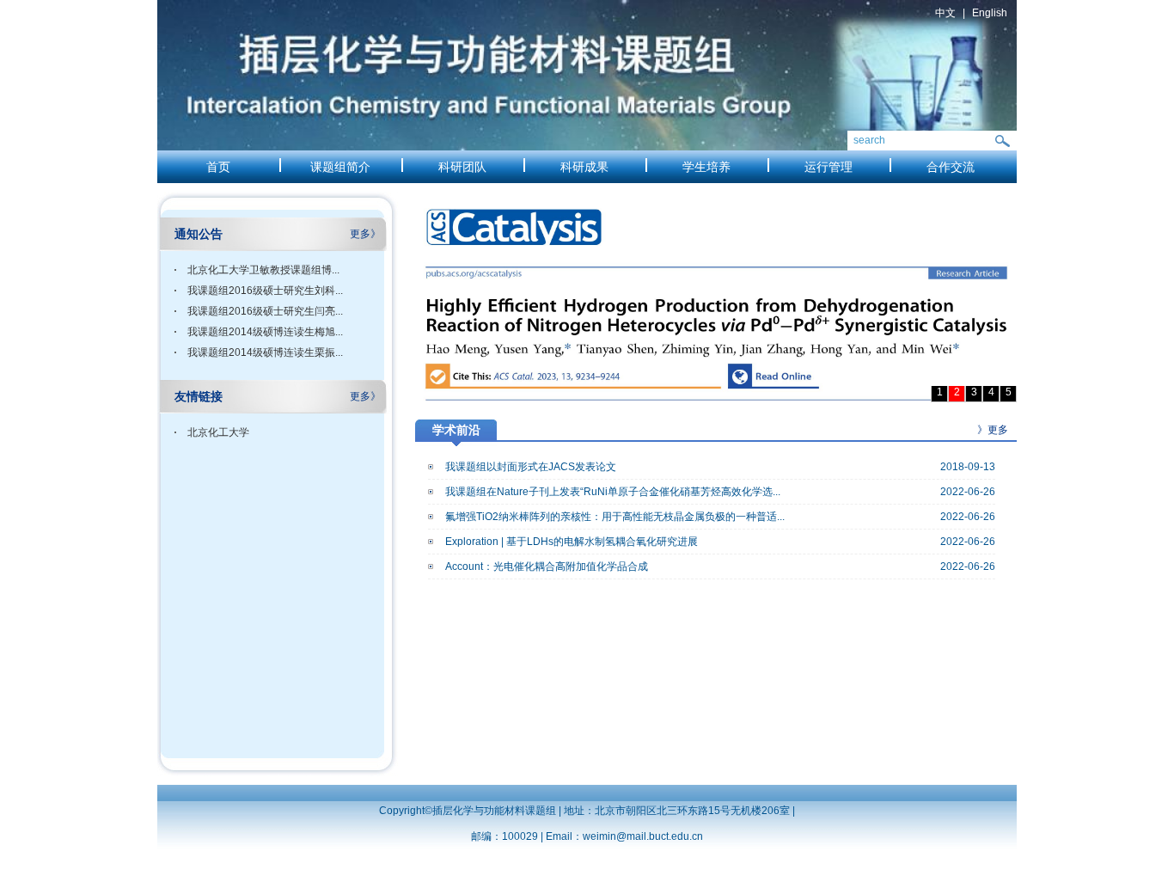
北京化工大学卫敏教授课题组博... (263, 270)
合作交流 (950, 167)
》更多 (992, 430)
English (989, 13)
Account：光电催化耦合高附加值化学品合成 (546, 566)
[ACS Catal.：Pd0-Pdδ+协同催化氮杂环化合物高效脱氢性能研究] (716, 297)
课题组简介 (340, 167)
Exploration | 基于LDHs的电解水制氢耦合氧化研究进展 (571, 542)
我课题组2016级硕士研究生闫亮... (265, 311)
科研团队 (462, 167)
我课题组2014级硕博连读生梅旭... (265, 332)
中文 (945, 13)
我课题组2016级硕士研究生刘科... (265, 291)
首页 (218, 167)
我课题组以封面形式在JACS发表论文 (530, 467)
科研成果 (584, 167)
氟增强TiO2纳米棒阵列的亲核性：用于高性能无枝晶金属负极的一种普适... (615, 517)
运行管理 (828, 167)
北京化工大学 (218, 432)
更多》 (365, 234)
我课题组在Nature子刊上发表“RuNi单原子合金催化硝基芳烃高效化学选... (612, 492)
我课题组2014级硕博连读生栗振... (265, 352)
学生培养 (706, 167)
